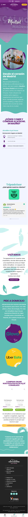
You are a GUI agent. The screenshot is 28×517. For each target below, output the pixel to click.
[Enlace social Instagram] (11, 1)
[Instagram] (14, 494)
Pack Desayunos (8, 400)
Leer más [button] (5, 215)
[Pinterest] (16, 494)
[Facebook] (11, 494)
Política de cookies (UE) (7, 506)
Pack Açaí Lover (20, 400)
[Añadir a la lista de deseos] (12, 389)
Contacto (17, 1)
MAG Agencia (17, 511)
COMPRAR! (24, 4)
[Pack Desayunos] (8, 393)
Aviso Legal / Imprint (14, 507)
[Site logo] (14, 4)
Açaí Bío (6, 401)
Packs (10, 401)
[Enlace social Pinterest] (13, 1)
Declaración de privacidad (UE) (19, 506)
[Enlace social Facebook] (9, 1)
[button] (4, 59)
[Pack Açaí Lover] (20, 393)
